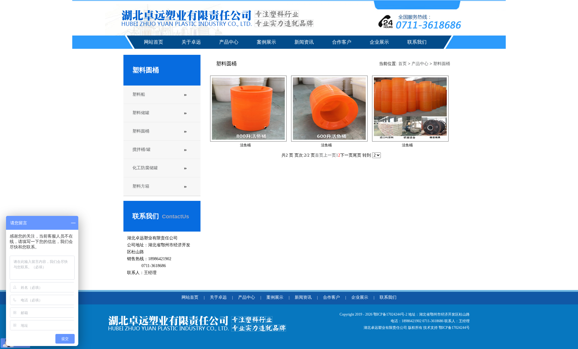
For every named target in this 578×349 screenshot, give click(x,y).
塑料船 (138, 94)
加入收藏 (481, 4)
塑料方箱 (140, 186)
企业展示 (379, 42)
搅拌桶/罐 (141, 149)
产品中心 (228, 42)
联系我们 (417, 42)
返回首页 (519, 4)
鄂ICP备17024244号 (454, 328)
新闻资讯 (304, 42)
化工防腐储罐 (145, 168)
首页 (402, 63)
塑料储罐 (140, 113)
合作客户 (341, 42)
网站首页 (153, 42)
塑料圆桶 (140, 131)
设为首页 (500, 4)
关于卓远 (191, 42)
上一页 (329, 155)
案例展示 (266, 42)
